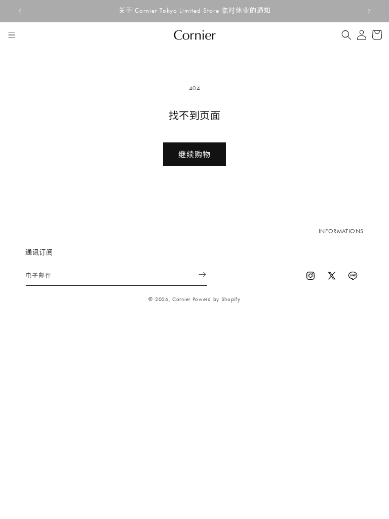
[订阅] (196, 274)
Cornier (181, 299)
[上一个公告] (20, 11)
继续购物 (194, 155)
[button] (12, 35)
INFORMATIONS (341, 231)
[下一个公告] (369, 11)
